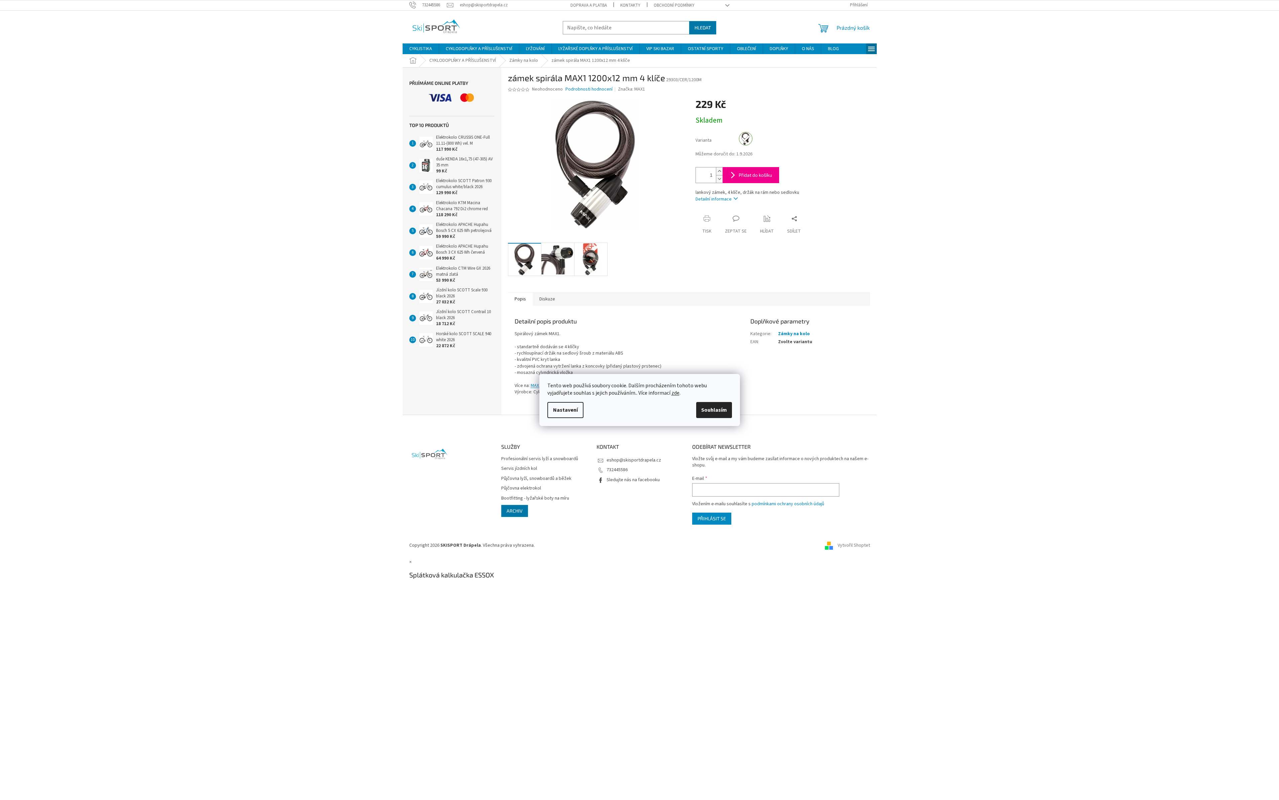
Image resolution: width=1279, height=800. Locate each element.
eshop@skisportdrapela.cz (634, 460)
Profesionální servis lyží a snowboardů (539, 459)
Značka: (631, 89)
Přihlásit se (712, 518)
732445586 (617, 469)
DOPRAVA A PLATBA (588, 5)
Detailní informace (714, 199)
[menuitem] (421, 48)
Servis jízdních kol (519, 468)
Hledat (703, 27)
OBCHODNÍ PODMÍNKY (674, 5)
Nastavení (565, 410)
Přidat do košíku (755, 175)
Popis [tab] (520, 299)
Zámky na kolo (794, 333)
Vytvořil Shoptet (854, 545)
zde (675, 393)
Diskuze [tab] (547, 299)
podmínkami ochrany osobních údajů (788, 504)
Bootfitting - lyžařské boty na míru (535, 498)
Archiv (515, 511)
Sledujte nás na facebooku (633, 480)
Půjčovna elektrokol (521, 488)
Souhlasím (714, 410)
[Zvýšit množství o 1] (719, 171)
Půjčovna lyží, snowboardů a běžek (536, 479)
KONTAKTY (630, 5)
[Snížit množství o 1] (719, 179)
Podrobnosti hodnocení (589, 89)
